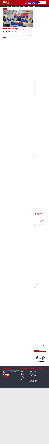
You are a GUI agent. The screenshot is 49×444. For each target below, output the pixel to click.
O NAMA (22, 369)
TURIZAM (20, 6)
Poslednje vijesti (12, 28)
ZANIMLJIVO (33, 6)
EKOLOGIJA (22, 376)
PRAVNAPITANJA (23, 375)
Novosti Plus (10, 32)
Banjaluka (5, 28)
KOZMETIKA (22, 374)
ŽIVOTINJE (22, 372)
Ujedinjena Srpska (7, 33)
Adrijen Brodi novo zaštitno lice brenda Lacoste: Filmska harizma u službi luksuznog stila (42, 221)
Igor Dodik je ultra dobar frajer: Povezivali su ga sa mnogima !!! (33, 381)
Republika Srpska (16, 28)
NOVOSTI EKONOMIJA (6, 6)
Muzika (36, 213)
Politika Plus (8, 28)
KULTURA (28, 6)
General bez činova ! (39, 214)
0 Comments (17, 32)
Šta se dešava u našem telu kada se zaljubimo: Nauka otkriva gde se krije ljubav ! (39, 284)
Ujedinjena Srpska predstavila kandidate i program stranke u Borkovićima (17, 30)
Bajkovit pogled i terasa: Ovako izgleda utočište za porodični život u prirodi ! (40, 345)
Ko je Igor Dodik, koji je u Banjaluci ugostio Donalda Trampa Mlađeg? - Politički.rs (33, 379)
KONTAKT (38, 6)
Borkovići (23, 32)
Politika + (12, 6)
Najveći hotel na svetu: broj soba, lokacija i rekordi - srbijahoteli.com (33, 374)
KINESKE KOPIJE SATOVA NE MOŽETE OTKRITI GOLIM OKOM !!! (33, 371)
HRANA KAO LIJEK (23, 378)
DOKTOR (22, 373)
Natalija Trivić (29, 32)
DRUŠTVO (16, 6)
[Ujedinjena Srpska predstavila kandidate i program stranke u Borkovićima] (18, 10)
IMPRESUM (4, 372)
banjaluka (21, 32)
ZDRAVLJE (24, 6)
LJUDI (21, 370)
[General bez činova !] (40, 155)
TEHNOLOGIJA (23, 377)
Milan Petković (26, 32)
